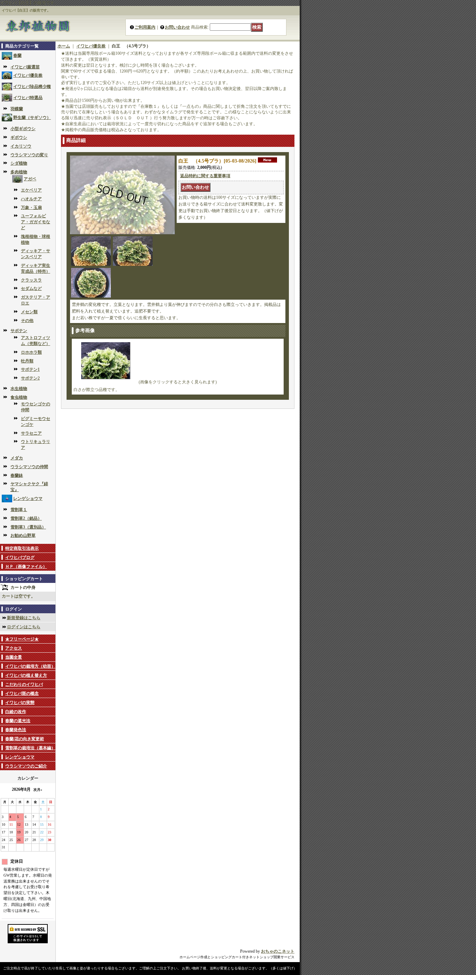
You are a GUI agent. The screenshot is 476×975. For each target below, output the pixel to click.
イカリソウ (20, 146)
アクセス (13, 648)
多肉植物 (18, 172)
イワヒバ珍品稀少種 (32, 86)
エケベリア (31, 190)
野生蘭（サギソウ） (32, 117)
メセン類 (29, 311)
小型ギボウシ (23, 128)
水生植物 (18, 388)
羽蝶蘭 (16, 108)
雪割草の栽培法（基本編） (30, 747)
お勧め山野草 (23, 535)
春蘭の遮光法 (17, 720)
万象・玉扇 (31, 207)
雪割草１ (18, 509)
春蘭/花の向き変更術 (24, 738)
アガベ (30, 179)
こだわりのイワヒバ (24, 684)
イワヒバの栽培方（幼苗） (30, 666)
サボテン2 (30, 378)
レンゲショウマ (28, 498)
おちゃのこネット (277, 951)
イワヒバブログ (19, 557)
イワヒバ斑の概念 (22, 693)
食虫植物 (18, 397)
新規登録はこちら (23, 617)
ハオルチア (31, 198)
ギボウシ (18, 137)
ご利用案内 (145, 27)
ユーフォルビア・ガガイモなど (35, 221)
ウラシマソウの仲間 (29, 466)
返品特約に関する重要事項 (205, 175)
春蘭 (17, 55)
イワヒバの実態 (19, 702)
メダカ (16, 458)
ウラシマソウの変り (29, 154)
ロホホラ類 (31, 352)
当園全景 (13, 657)
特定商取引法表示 (22, 548)
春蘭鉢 (16, 475)
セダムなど (31, 288)
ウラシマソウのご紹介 (26, 766)
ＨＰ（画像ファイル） (26, 566)
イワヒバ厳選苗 (25, 67)
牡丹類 (27, 361)
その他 (27, 320)
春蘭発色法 (15, 729)
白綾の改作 (15, 711)
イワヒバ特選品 (28, 97)
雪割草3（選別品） (28, 527)
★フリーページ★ (22, 639)
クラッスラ (31, 280)
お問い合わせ (177, 27)
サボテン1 (30, 369)
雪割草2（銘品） (26, 518)
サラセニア (31, 433)
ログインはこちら (23, 626)
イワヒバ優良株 (28, 75)
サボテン (18, 330)
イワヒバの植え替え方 (26, 675)
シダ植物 (18, 163)
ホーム (63, 46)
